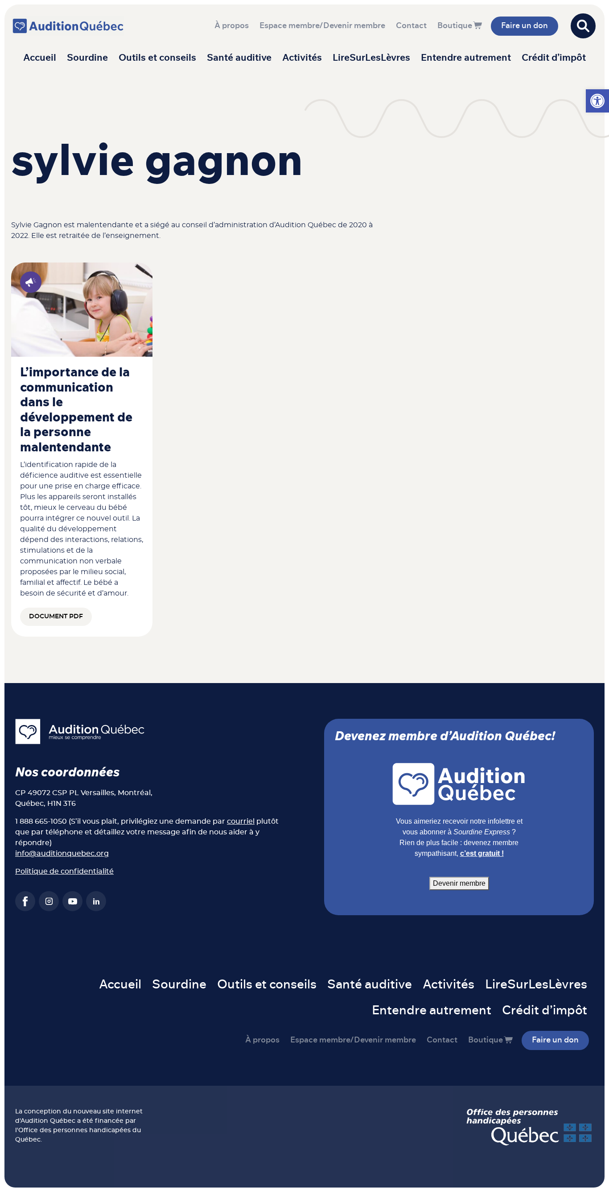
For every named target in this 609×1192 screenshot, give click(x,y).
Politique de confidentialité (64, 871)
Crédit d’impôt (554, 58)
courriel (241, 821)
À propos (231, 26)
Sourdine (87, 58)
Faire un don (524, 26)
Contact (411, 26)
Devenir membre (459, 883)
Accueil (39, 58)
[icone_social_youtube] (72, 901)
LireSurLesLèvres (371, 58)
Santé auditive (239, 58)
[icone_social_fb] (25, 901)
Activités (302, 58)
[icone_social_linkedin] (96, 901)
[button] (597, 101)
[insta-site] (49, 901)
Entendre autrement (466, 58)
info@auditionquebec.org (62, 853)
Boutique (454, 26)
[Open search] (583, 25)
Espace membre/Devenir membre (322, 26)
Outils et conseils (157, 58)
